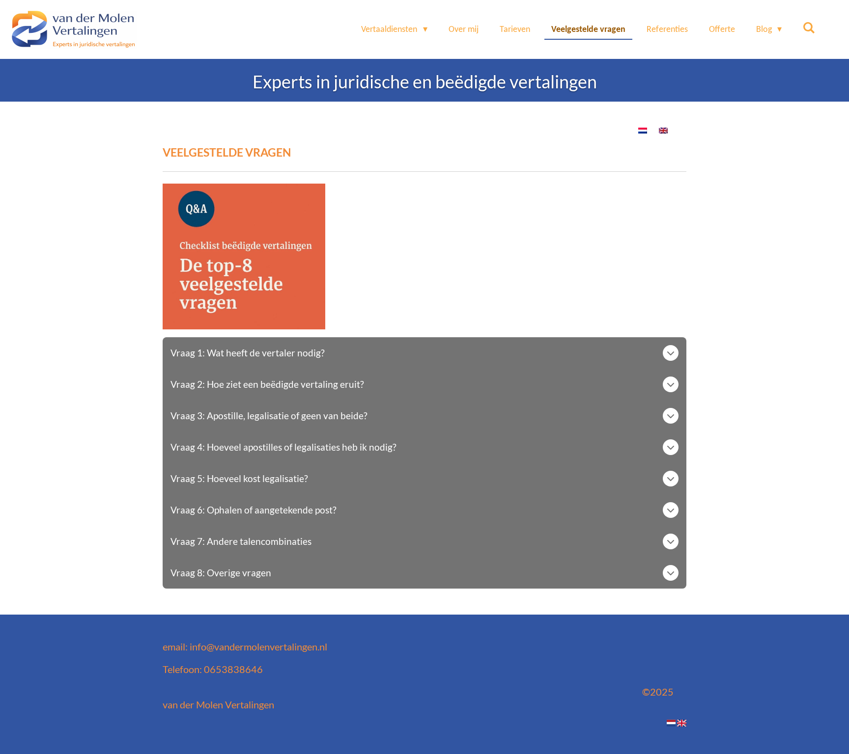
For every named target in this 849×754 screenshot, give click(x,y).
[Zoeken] (809, 29)
